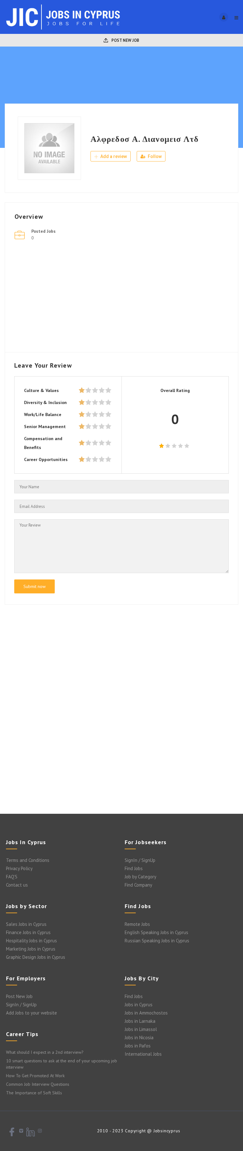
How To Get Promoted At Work (35, 1075)
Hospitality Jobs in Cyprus (31, 941)
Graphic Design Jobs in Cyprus (35, 957)
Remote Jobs (137, 924)
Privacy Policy (19, 868)
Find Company (138, 885)
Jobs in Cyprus (139, 1005)
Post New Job (124, 40)
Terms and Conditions (27, 860)
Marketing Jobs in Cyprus (30, 949)
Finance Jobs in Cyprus (28, 932)
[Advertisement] (121, 298)
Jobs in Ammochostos (146, 1013)
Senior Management (45, 426)
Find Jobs (134, 868)
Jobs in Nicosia (139, 1037)
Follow (154, 156)
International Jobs (143, 1054)
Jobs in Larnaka (140, 1021)
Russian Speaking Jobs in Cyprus (157, 941)
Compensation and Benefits (43, 443)
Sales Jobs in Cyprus (26, 924)
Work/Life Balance (42, 414)
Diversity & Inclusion (45, 402)
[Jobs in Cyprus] (63, 17)
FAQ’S (11, 877)
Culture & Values (41, 390)
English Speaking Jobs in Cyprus (156, 932)
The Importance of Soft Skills (34, 1093)
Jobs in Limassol (141, 1029)
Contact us (17, 885)
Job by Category (140, 877)
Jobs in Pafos (138, 1046)
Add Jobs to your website (31, 1013)
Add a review (113, 156)
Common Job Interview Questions (37, 1084)
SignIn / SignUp (140, 860)
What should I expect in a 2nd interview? (45, 1052)
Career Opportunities (46, 459)
